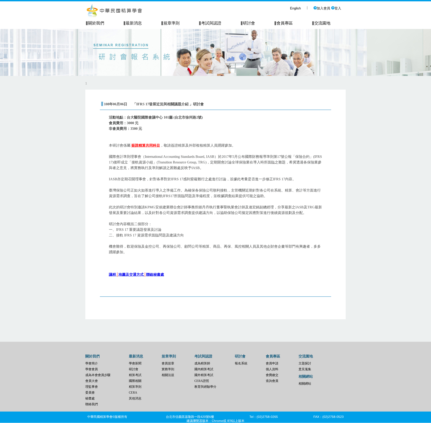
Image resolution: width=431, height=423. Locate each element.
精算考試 (135, 375)
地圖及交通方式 (131, 274)
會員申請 (272, 363)
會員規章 (168, 363)
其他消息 (135, 398)
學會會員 (91, 369)
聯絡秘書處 (155, 274)
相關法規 (168, 375)
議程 (112, 274)
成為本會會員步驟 (97, 375)
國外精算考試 (203, 375)
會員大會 (91, 381)
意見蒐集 (305, 369)
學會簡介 (91, 363)
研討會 (133, 369)
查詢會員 (272, 381)
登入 (337, 8)
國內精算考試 (203, 369)
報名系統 (241, 363)
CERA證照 (201, 381)
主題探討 (305, 363)
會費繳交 (272, 375)
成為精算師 (202, 363)
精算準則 (135, 386)
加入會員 (323, 8)
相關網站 (305, 383)
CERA (133, 392)
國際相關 (135, 381)
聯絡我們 (91, 404)
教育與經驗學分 (205, 386)
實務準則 (168, 369)
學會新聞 (135, 363)
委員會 (90, 392)
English (295, 8)
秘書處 (90, 398)
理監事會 (91, 386)
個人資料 (272, 369)
